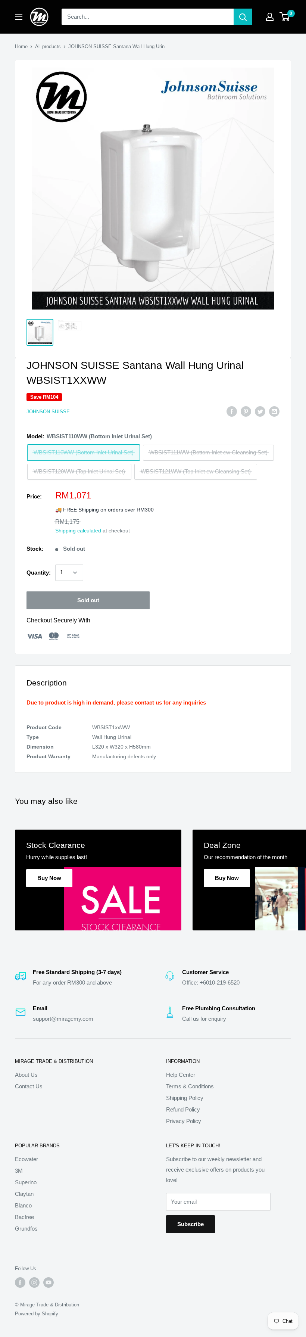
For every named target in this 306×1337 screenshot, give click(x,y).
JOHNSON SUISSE (48, 411)
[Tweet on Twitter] (260, 411)
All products (48, 46)
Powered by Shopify (36, 1313)
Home (21, 46)
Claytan (24, 1194)
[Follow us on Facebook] (20, 1282)
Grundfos (26, 1228)
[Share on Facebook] (232, 411)
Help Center (180, 1075)
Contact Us (29, 1086)
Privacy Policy (183, 1121)
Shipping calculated (78, 531)
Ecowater (26, 1159)
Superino (26, 1182)
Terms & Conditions (190, 1086)
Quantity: (38, 572)
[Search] (243, 17)
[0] (285, 16)
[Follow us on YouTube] (48, 1282)
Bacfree (24, 1217)
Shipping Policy (184, 1098)
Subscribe (190, 1224)
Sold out (88, 600)
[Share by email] (274, 411)
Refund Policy (183, 1109)
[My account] (270, 17)
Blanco (23, 1205)
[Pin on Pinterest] (246, 411)
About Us (26, 1075)
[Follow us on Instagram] (34, 1282)
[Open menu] (18, 17)
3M (19, 1170)
